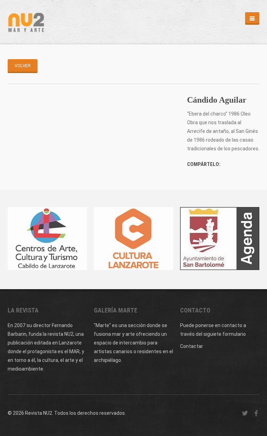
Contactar (191, 346)
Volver (23, 65)
